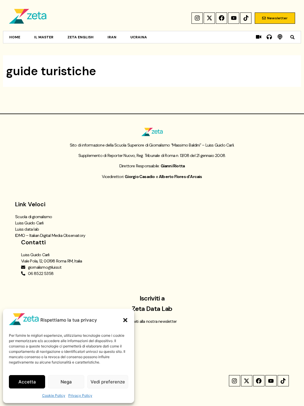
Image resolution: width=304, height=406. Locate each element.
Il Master (43, 37)
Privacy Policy (80, 395)
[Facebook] (221, 18)
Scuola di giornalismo (33, 216)
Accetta (27, 382)
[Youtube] (233, 18)
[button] (125, 320)
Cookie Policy (53, 395)
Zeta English (80, 37)
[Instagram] (197, 18)
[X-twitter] (209, 18)
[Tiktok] (245, 18)
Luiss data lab (27, 229)
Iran (111, 37)
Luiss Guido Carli (29, 223)
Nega (66, 382)
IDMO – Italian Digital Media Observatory (50, 235)
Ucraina (138, 37)
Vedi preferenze (108, 382)
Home (14, 37)
